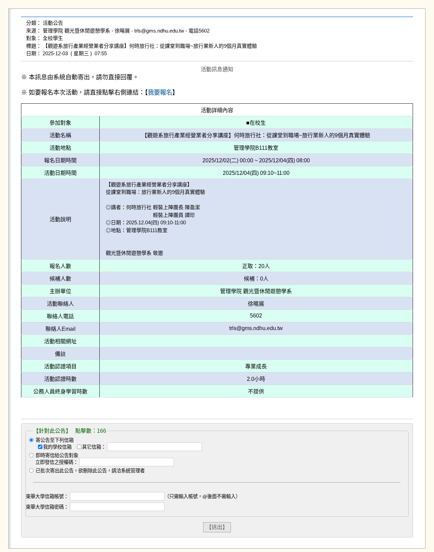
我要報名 (160, 92)
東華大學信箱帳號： (47, 496)
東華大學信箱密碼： (47, 507)
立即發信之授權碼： (56, 462)
